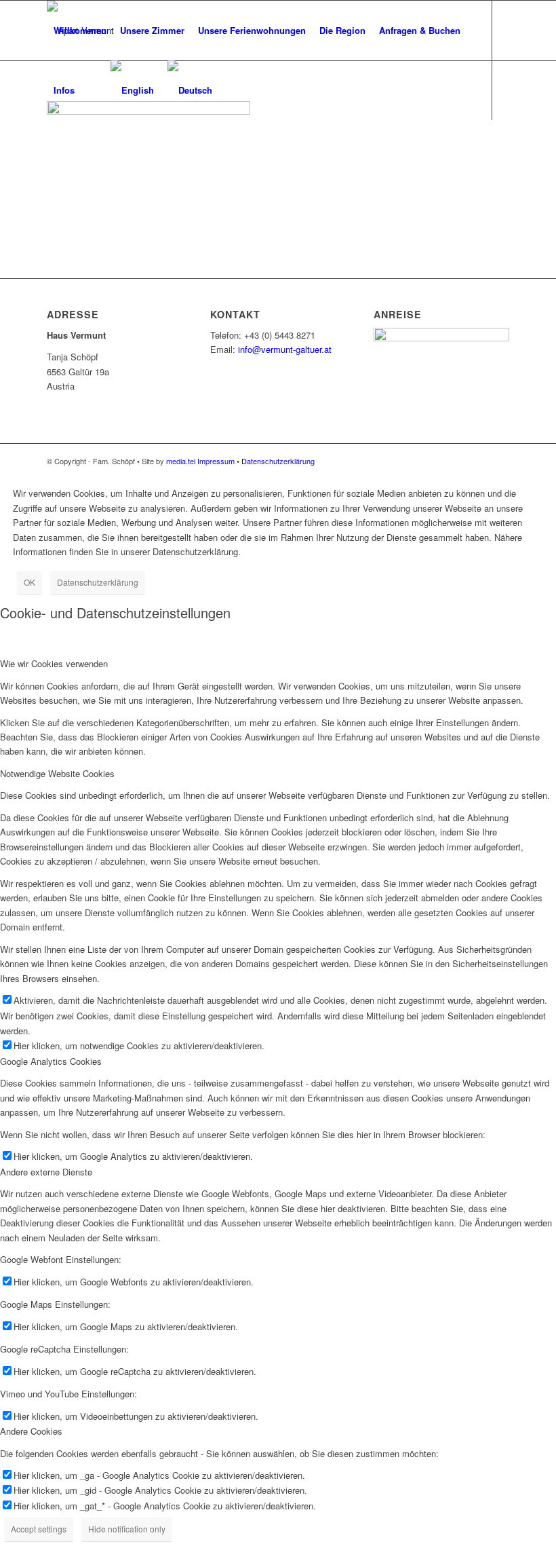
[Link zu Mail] (51, 149)
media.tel (180, 460)
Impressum (216, 460)
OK (29, 582)
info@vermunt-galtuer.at (285, 349)
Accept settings (38, 1528)
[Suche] (92, 90)
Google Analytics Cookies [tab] (51, 1061)
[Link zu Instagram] (71, 149)
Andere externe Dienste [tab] (46, 1171)
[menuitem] (80, 30)
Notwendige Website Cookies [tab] (57, 773)
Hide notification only (126, 1528)
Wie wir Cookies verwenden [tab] (54, 663)
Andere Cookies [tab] (31, 1431)
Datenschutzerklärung (278, 460)
